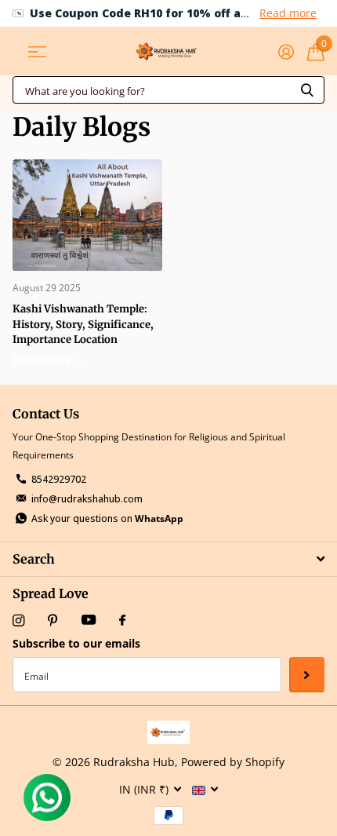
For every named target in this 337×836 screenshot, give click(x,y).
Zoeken (307, 90)
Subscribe (306, 674)
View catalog (37, 51)
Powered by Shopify (232, 761)
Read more (288, 12)
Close (168, 559)
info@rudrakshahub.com (87, 499)
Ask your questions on (107, 518)
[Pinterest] (53, 620)
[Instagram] (18, 620)
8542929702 (58, 479)
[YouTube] (89, 620)
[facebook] (122, 620)
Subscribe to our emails (76, 643)
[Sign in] (285, 52)
